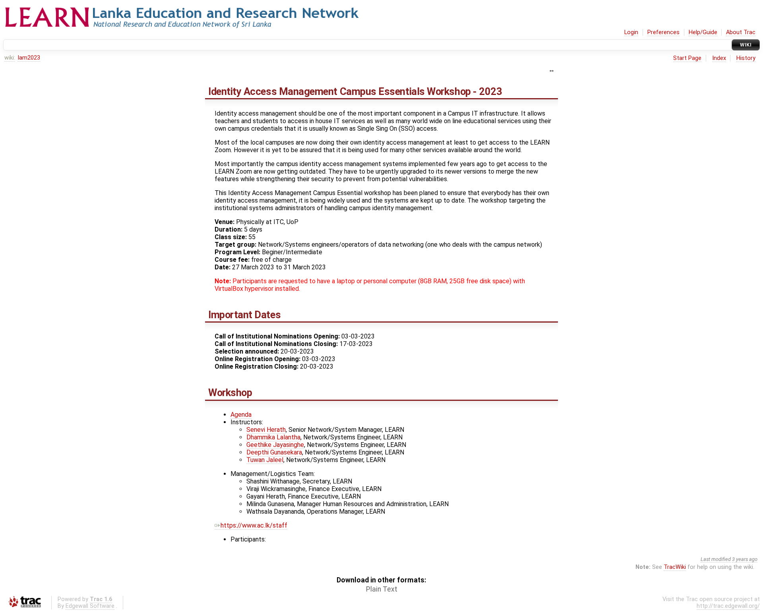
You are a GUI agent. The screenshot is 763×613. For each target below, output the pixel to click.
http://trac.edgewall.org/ (728, 606)
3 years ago (744, 559)
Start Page (687, 58)
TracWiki (675, 567)
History (745, 58)
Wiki (745, 45)
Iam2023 (28, 57)
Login (631, 32)
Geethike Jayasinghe (275, 445)
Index (719, 58)
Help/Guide (703, 32)
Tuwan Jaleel (264, 460)
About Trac (740, 32)
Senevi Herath (266, 429)
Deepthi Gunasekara (274, 452)
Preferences (663, 32)
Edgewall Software (90, 606)
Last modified (716, 559)
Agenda (241, 414)
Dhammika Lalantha (273, 437)
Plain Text (381, 589)
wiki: (9, 57)
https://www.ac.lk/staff (254, 525)
